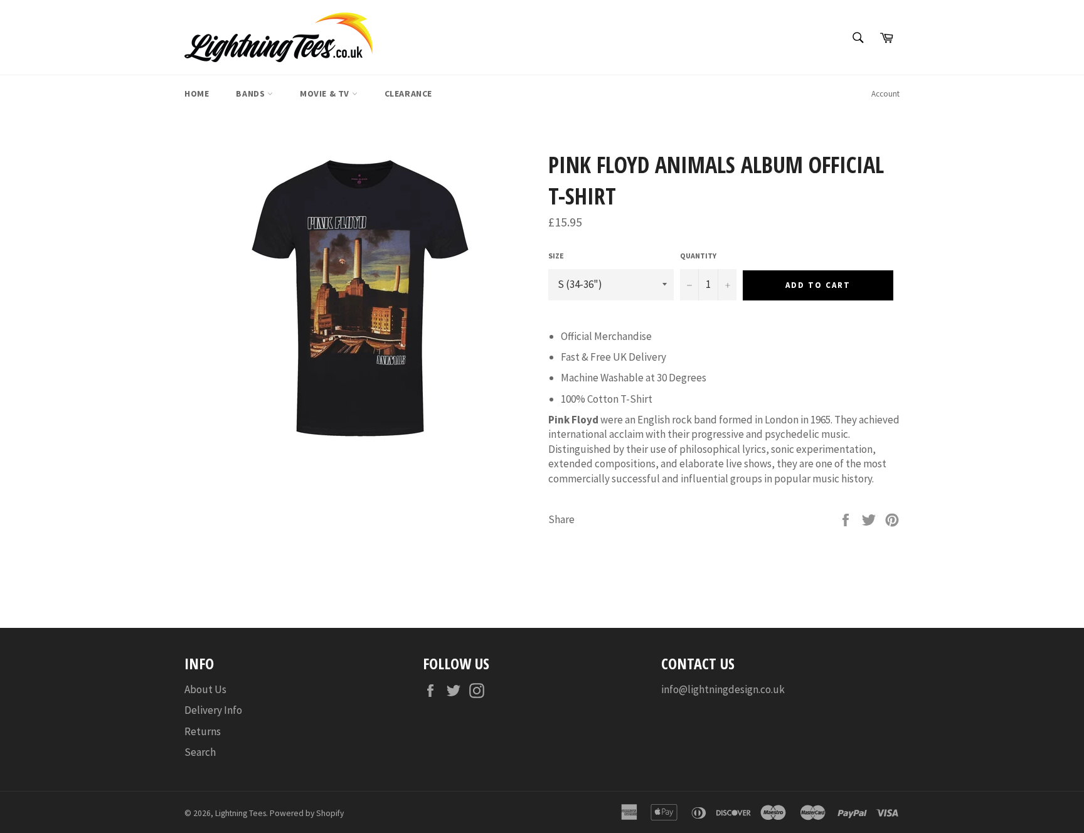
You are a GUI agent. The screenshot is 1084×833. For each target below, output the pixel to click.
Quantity (698, 255)
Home (196, 93)
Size (556, 255)
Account (885, 93)
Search (200, 752)
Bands (251, 93)
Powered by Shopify (307, 813)
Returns (202, 731)
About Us (205, 689)
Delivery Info (213, 710)
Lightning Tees (240, 813)
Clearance (408, 93)
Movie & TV (326, 93)
